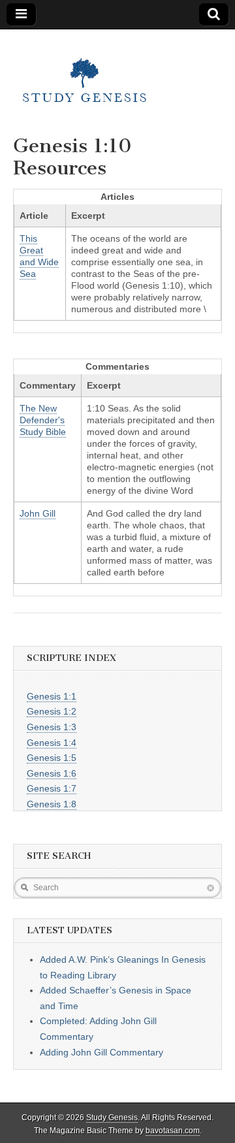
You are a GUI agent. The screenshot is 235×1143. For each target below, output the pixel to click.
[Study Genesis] (84, 72)
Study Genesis (112, 1117)
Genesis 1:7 (51, 788)
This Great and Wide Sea (39, 256)
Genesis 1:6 (51, 773)
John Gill (37, 513)
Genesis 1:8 (51, 804)
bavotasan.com (173, 1130)
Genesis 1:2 (51, 711)
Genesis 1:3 (51, 727)
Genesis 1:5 (51, 757)
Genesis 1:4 (51, 742)
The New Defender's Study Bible (43, 420)
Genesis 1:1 (51, 696)
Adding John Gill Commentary (101, 1052)
